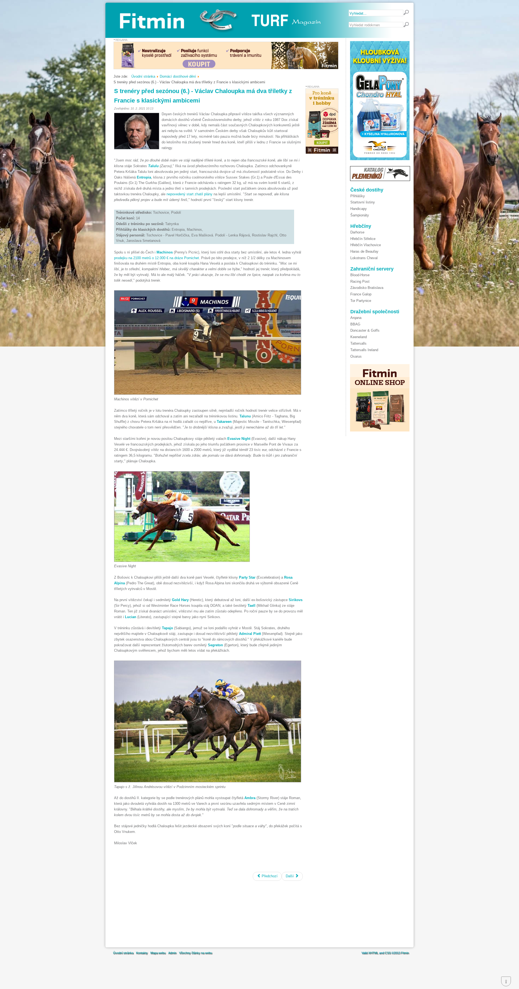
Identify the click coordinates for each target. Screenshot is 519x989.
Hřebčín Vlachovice (365, 245)
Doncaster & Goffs (365, 330)
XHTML (373, 952)
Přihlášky (357, 196)
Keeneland (358, 337)
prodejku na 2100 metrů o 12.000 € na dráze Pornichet (156, 258)
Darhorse (357, 232)
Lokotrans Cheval (364, 258)
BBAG (355, 324)
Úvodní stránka (123, 952)
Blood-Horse (360, 275)
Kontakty (142, 952)
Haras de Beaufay (364, 251)
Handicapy (358, 209)
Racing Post (360, 281)
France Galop (360, 294)
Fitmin (405, 952)
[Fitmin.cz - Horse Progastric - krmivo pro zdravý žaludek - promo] (226, 68)
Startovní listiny (362, 202)
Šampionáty (359, 215)
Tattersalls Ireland (364, 350)
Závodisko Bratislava (366, 288)
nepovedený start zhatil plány (189, 194)
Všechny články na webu (195, 952)
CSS (388, 952)
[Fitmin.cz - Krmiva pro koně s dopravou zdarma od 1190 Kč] (321, 153)
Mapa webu (157, 952)
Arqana (355, 318)
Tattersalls (358, 343)
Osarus (356, 356)
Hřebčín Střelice (362, 239)
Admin (172, 952)
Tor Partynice (360, 301)
